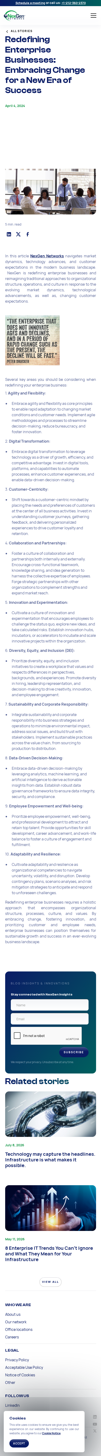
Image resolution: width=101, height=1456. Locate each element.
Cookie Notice (51, 1433)
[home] (39, 15)
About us (12, 1314)
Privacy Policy (17, 1359)
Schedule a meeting (30, 3)
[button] (92, 15)
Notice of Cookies (20, 1375)
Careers (12, 1337)
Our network (16, 1321)
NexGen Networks (47, 256)
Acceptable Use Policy (24, 1367)
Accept (19, 1443)
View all (50, 1281)
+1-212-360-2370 (74, 3)
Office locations (18, 1329)
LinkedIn (12, 1405)
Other (10, 1382)
